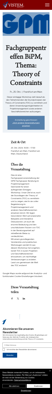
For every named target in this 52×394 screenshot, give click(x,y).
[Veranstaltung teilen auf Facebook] (12, 299)
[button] (45, 321)
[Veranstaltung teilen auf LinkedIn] (24, 299)
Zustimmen (38, 386)
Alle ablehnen (14, 386)
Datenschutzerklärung (22, 380)
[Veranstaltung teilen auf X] (18, 299)
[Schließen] (49, 372)
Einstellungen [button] (26, 390)
